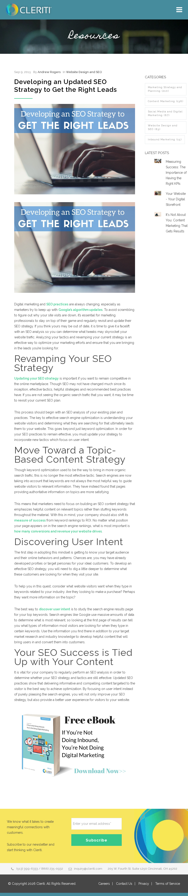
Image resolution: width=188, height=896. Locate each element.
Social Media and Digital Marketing (165, 113)
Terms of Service (167, 883)
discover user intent (54, 609)
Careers (104, 883)
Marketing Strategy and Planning (165, 89)
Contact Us (124, 883)
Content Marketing (165, 101)
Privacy (143, 883)
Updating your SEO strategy (36, 378)
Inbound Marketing (165, 139)
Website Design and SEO (84, 72)
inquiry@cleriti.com (88, 868)
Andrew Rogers (49, 72)
